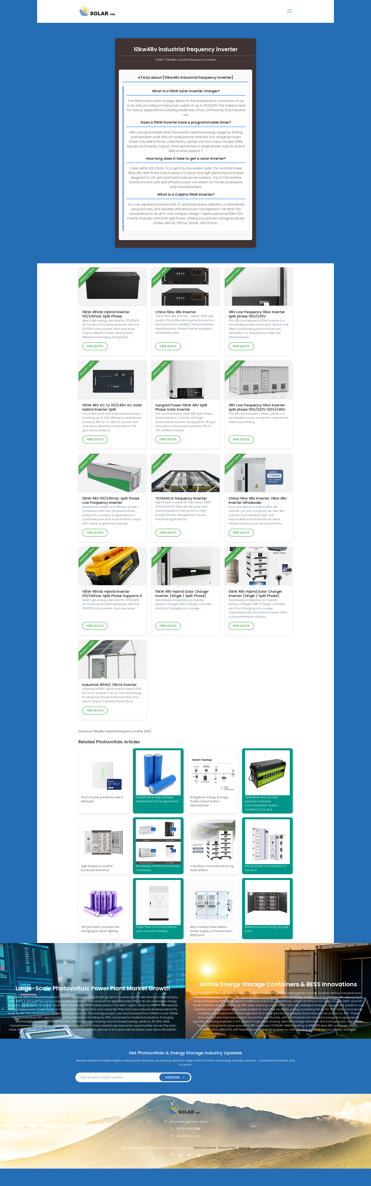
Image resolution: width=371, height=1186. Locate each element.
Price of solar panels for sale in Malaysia (102, 799)
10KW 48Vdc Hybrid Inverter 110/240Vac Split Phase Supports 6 (112, 593)
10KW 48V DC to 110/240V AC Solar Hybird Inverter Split (112, 407)
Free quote (95, 346)
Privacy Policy (227, 1148)
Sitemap (244, 1148)
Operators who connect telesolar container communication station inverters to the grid (261, 803)
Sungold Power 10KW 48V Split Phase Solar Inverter (181, 407)
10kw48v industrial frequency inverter (191, 60)
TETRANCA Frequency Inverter (181, 498)
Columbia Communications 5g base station (212, 868)
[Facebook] (172, 1155)
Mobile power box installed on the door (265, 868)
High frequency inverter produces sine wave (97, 868)
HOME (159, 60)
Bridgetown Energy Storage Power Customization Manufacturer (209, 801)
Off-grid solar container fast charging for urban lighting (100, 929)
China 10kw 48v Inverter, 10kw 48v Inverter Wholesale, (258, 500)
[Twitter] (190, 1155)
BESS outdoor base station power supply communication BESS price (211, 931)
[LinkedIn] (181, 1155)
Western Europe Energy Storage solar (266, 929)
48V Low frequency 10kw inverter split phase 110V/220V (257, 314)
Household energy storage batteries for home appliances (157, 799)
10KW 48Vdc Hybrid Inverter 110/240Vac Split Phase (106, 314)
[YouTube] (199, 1155)
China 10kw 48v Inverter (175, 312)
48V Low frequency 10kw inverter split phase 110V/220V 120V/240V (257, 407)
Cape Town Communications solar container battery (156, 929)
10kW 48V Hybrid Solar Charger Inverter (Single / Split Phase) (182, 593)
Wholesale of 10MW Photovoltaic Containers (158, 868)
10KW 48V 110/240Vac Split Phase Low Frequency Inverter (111, 500)
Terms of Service (204, 1148)
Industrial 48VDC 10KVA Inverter (109, 684)
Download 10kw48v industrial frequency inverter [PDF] (114, 731)
